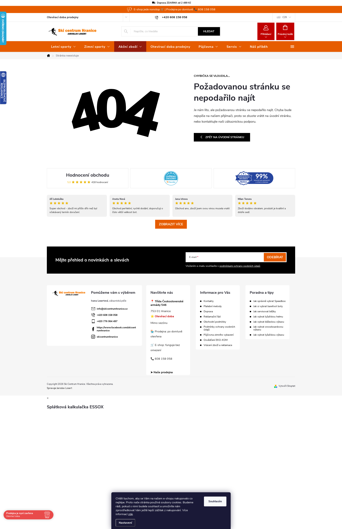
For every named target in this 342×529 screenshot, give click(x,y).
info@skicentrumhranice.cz (112, 308)
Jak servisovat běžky (264, 311)
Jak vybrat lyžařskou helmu (268, 316)
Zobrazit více (171, 224)
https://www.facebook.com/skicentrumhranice (116, 329)
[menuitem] (63, 46)
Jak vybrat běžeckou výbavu (268, 321)
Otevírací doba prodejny (62, 17)
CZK (285, 17)
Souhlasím (215, 501)
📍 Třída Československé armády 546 (167, 303)
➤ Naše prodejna (162, 372)
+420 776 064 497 (107, 321)
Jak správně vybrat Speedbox (269, 301)
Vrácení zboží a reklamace (218, 345)
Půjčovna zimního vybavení (219, 334)
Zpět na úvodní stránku (224, 137)
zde (130, 514)
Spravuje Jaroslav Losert (59, 388)
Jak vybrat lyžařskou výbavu (268, 334)
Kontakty (209, 301)
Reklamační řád (212, 316)
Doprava (208, 311)
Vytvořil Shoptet (287, 386)
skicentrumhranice (107, 336)
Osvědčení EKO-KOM (216, 340)
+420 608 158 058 (107, 315)
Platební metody (213, 306)
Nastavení (125, 523)
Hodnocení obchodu (87, 175)
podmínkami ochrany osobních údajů (239, 266)
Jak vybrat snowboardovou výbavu (268, 328)
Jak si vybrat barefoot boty (268, 306)
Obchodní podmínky (215, 321)
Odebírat (275, 257)
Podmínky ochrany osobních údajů (219, 328)
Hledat (208, 31)
